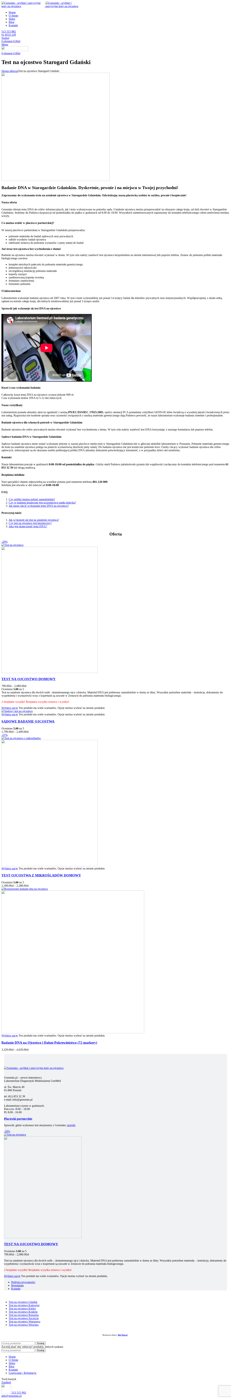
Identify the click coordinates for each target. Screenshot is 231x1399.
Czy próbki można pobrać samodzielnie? (32, 499)
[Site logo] (23, 6)
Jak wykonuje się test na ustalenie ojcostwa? (34, 519)
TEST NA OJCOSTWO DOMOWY (28, 679)
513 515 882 (8, 31)
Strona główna (9, 71)
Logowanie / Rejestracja (22, 1372)
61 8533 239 (8, 34)
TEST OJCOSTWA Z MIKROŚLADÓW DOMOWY (41, 875)
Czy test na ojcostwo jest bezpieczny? (30, 523)
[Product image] (49, 672)
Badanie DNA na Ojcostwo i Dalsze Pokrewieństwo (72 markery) (49, 1042)
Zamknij (6, 1382)
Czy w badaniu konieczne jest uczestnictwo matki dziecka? (42, 502)
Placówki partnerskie (18, 1118)
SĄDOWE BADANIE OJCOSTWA (28, 721)
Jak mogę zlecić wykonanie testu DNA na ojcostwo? (39, 505)
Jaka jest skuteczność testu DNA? (28, 526)
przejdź (71, 1125)
